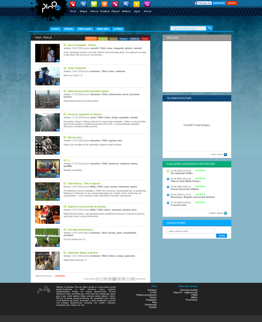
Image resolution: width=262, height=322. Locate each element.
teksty (134, 163)
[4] (47, 177)
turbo (111, 71)
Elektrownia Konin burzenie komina (88, 91)
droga (115, 117)
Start (56, 29)
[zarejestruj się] (219, 4)
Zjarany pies (75, 137)
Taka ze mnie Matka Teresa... (186, 181)
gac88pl (68, 166)
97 (119, 279)
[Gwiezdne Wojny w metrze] (47, 269)
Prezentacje (192, 300)
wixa (106, 186)
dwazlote (95, 94)
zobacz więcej (217, 154)
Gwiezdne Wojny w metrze (83, 252)
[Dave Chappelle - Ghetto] (47, 61)
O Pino (153, 292)
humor (113, 186)
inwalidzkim (129, 233)
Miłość (194, 297)
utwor (107, 209)
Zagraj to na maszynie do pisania (87, 206)
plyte (119, 233)
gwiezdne (130, 256)
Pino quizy (85, 29)
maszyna (116, 209)
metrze (112, 256)
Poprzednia (89, 278)
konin (125, 94)
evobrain (95, 71)
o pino (118, 29)
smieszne (114, 163)
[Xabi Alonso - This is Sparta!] (47, 200)
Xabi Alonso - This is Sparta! (84, 183)
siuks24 (94, 48)
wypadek (124, 117)
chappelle (118, 48)
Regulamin (151, 300)
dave (109, 48)
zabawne (125, 163)
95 (110, 279)
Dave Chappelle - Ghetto (82, 45)
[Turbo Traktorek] (47, 85)
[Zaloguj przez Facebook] (202, 4)
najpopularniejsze (43, 276)
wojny (120, 256)
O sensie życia (178, 205)
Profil (68, 29)
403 (132, 279)
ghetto (128, 48)
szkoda (134, 117)
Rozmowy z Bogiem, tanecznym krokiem (193, 197)
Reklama (152, 290)
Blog (154, 302)
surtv (93, 117)
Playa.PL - (178, 292)
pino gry (103, 29)
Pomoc (153, 297)
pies (120, 140)
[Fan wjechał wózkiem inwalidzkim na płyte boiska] (47, 246)
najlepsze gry (191, 292)
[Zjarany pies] (47, 154)
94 (105, 279)
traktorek (120, 71)
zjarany (112, 140)
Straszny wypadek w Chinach (85, 114)
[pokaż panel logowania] (231, 4)
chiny (107, 117)
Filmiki (194, 295)
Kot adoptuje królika (182, 173)
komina (68, 97)
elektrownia (115, 94)
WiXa (93, 186)
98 (123, 279)
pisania (126, 209)
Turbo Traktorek (77, 68)
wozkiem (68, 235)
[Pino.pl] (50, 12)
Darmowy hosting (189, 290)
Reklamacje (151, 304)
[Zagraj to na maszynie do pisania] (47, 223)
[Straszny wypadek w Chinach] (47, 131)
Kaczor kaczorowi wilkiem (185, 189)
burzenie (134, 94)
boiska (111, 233)
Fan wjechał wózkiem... (81, 229)
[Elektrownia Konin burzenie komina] (47, 108)
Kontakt (153, 307)
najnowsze (60, 276)
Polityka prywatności (146, 295)
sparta (133, 186)
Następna (141, 278)
